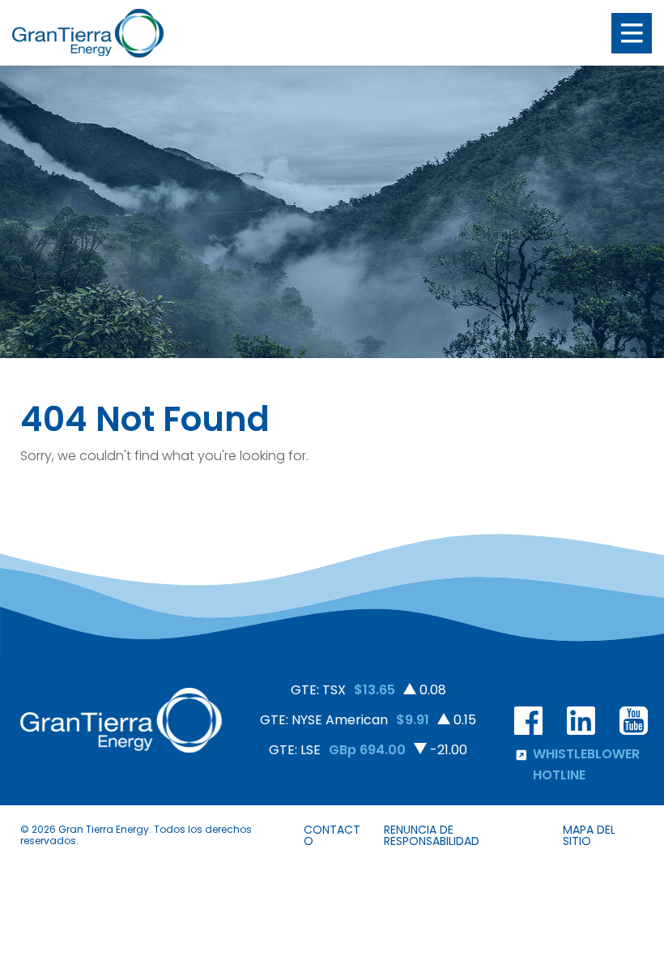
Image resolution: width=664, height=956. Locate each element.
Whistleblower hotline (586, 764)
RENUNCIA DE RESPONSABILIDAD (431, 835)
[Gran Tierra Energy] (88, 33)
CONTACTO (332, 835)
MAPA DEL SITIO (589, 835)
